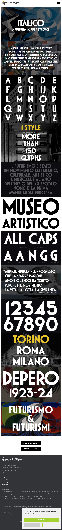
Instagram (5, 484)
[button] (31, 443)
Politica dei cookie (33, 513)
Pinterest (5, 482)
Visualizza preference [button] (50, 525)
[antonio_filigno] (11, 3)
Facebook (5, 479)
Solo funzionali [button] (32, 525)
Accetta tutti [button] (41, 519)
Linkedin (4, 477)
